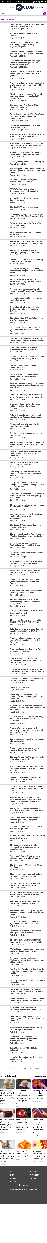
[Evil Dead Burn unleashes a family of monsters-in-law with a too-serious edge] (5, 340)
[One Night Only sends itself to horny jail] (5, 163)
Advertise (13, 1174)
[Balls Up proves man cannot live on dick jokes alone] (5, 982)
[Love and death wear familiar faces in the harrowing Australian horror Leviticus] (5, 454)
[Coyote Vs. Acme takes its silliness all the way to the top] (5, 127)
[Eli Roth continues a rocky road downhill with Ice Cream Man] (5, 182)
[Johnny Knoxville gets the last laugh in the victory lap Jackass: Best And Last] (5, 417)
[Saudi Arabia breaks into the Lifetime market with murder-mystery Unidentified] (5, 517)
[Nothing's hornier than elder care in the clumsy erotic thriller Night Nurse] (5, 359)
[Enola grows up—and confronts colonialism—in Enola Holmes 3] (5, 377)
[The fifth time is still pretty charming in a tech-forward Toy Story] (5, 507)
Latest (3, 14)
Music (26, 14)
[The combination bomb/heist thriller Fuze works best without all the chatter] (5, 942)
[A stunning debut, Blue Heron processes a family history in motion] (5, 1010)
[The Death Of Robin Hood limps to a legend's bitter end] (5, 527)
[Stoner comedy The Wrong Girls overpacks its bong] (5, 107)
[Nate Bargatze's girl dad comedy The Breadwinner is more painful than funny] (5, 671)
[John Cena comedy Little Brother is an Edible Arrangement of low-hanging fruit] (5, 397)
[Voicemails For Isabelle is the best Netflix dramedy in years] (5, 464)
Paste (2, 1)
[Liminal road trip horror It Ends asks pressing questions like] (5, 75)
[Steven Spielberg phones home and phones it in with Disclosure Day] (5, 572)
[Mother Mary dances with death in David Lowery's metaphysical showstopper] (5, 1000)
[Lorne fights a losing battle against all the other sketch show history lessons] (5, 991)
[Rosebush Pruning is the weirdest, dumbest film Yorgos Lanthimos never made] (5, 272)
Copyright (34, 1178)
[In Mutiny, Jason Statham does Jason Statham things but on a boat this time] (5, 54)
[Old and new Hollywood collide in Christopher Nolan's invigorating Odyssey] (5, 310)
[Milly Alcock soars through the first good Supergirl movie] (5, 426)
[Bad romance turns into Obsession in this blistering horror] (5, 829)
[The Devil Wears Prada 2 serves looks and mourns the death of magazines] (5, 904)
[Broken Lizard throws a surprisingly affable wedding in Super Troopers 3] (5, 155)
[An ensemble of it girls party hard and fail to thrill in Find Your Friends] (5, 563)
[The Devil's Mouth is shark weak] (5, 208)
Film (18, 14)
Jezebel (19, 1)
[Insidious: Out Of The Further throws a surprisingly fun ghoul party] (5, 45)
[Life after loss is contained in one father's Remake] (5, 368)
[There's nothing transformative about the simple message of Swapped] (5, 876)
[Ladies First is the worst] (5, 689)
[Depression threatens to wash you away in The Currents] (5, 554)
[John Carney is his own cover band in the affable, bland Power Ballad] (5, 631)
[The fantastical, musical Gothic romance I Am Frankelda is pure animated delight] (5, 536)
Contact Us (23, 1185)
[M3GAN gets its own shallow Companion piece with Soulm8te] (5, 191)
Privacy (13, 1181)
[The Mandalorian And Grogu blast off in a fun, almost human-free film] (5, 759)
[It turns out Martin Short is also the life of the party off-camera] (5, 838)
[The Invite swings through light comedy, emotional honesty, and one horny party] (5, 444)
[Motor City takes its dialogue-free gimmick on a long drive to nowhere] (5, 282)
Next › (36, 1069)
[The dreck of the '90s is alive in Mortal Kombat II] (5, 867)
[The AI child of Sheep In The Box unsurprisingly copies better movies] (5, 253)
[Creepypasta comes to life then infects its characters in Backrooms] (5, 680)
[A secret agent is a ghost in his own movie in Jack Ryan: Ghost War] (5, 750)
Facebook (13, 1178)
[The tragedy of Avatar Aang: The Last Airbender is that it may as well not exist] (5, 243)
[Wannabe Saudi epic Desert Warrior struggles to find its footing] (5, 933)
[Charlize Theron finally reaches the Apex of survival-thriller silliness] (5, 924)
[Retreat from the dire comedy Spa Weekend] (5, 36)
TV (11, 14)
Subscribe (10, 7)
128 (24, 1069)
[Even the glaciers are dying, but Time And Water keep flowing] (5, 651)
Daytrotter (35, 1)
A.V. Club (10, 1)
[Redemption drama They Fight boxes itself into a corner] (5, 300)
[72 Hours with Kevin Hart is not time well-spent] (5, 234)
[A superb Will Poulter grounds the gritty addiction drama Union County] (5, 136)
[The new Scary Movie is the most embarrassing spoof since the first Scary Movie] (5, 603)
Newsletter (39, 7)
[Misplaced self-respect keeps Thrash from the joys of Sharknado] (5, 1030)
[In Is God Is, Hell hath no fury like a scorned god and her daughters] (5, 820)
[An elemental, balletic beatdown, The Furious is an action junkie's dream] (5, 545)
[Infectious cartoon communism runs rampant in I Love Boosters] (5, 779)
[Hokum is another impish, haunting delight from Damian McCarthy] (5, 885)
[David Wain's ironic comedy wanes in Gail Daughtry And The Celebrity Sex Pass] (5, 330)
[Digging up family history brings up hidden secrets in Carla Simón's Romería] (5, 407)
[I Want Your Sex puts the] (5, 225)
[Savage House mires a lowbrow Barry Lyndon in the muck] (5, 613)
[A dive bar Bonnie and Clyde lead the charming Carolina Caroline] (5, 593)
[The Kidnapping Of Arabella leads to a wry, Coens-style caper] (5, 320)
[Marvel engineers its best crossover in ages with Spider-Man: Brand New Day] (5, 216)
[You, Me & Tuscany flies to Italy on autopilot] (5, 1050)
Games (36, 14)
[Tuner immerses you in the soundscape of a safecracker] (5, 741)
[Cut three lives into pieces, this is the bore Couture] (5, 435)
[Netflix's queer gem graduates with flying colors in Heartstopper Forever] (5, 291)
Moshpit (43, 1)
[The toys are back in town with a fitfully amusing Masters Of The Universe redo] (5, 622)
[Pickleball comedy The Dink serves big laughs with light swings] (5, 262)
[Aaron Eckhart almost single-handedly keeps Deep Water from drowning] (5, 894)
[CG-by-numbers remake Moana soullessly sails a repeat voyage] (5, 349)
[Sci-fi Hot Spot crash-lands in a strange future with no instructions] (5, 26)
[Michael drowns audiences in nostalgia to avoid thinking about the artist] (5, 951)
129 (29, 1069)
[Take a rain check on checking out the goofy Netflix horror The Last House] (5, 145)
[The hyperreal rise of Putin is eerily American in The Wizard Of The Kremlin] (5, 811)
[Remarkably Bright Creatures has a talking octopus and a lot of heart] (5, 858)
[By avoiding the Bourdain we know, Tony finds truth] (5, 200)
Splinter (26, 1)
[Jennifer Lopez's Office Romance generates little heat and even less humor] (5, 583)
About (12, 1171)
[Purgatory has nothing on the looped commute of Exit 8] (5, 1059)
